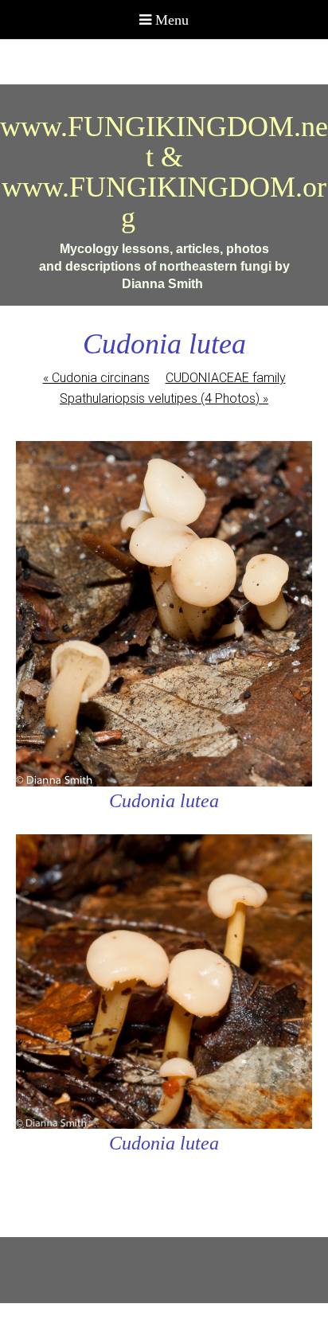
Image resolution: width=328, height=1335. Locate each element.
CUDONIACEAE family (226, 377)
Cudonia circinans (96, 377)
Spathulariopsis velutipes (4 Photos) (164, 398)
